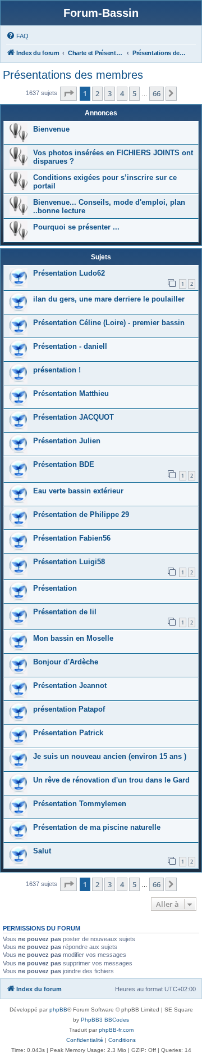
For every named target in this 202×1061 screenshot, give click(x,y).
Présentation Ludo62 (69, 273)
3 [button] (110, 93)
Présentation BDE (63, 464)
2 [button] (97, 93)
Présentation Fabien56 (72, 538)
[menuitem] (17, 36)
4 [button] (122, 93)
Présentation (55, 588)
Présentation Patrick (68, 733)
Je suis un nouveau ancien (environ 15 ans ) (109, 756)
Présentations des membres (73, 75)
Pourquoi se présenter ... (76, 227)
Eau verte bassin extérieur (78, 491)
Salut (42, 851)
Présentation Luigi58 (69, 562)
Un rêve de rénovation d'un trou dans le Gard (111, 780)
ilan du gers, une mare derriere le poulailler (109, 299)
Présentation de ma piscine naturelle (96, 827)
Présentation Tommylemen (79, 803)
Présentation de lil (65, 612)
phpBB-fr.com (116, 1030)
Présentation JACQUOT (73, 417)
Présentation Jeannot (70, 685)
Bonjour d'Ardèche (65, 662)
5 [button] (134, 93)
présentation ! (57, 370)
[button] (68, 93)
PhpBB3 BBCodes (105, 1020)
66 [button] (156, 93)
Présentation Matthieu (71, 393)
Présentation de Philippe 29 (81, 514)
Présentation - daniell (70, 346)
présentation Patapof (69, 709)
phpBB (58, 1009)
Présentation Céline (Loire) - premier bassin (109, 322)
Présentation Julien (66, 441)
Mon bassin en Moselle (73, 638)
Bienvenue (51, 129)
